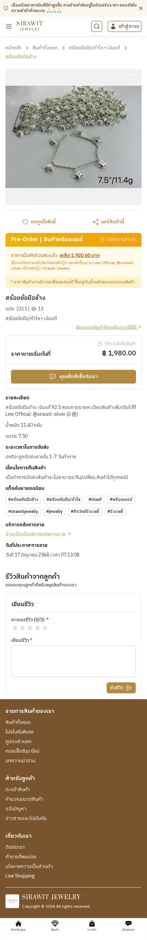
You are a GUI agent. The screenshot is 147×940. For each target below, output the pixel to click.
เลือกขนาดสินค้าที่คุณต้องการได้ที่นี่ (106, 327)
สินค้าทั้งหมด (18, 722)
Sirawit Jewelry (56, 268)
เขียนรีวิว (20, 640)
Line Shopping (20, 876)
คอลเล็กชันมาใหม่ (22, 751)
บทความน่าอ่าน (20, 760)
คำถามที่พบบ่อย (20, 857)
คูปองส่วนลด (18, 741)
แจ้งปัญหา (15, 809)
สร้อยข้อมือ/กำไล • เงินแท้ (31, 318)
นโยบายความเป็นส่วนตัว (29, 866)
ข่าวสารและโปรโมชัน (25, 818)
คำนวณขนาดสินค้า (24, 799)
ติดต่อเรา (15, 847)
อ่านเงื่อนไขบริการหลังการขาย (36, 534)
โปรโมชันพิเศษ (19, 732)
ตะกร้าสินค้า (17, 789)
